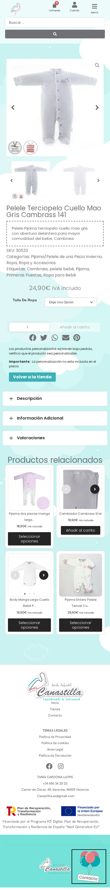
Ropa (11, 263)
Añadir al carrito (75, 327)
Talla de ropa (25, 300)
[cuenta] (75, 5)
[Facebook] (49, 766)
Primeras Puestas (23, 275)
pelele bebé (62, 269)
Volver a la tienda (32, 377)
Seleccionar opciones (29, 539)
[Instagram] (61, 766)
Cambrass (37, 269)
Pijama (82, 269)
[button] (13, 107)
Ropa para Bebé (59, 275)
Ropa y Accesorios (37, 263)
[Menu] (94, 6)
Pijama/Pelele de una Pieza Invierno (66, 257)
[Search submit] (55, 34)
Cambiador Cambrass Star (80, 513)
